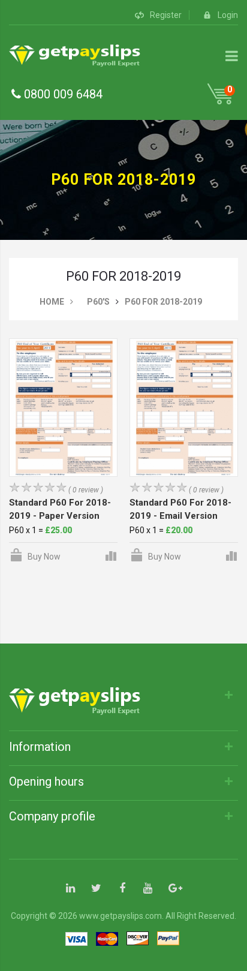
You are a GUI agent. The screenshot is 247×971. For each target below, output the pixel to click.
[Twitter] (96, 889)
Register (166, 15)
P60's (98, 301)
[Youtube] (147, 889)
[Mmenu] (231, 55)
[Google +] (173, 889)
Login (228, 15)
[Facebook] (122, 889)
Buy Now (44, 556)
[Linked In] (70, 889)
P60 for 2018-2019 (163, 301)
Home (52, 301)
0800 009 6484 (62, 94)
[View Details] (110, 555)
